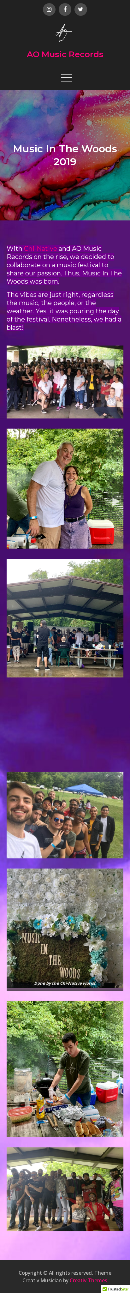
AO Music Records (65, 54)
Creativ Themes (88, 1280)
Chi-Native (40, 248)
